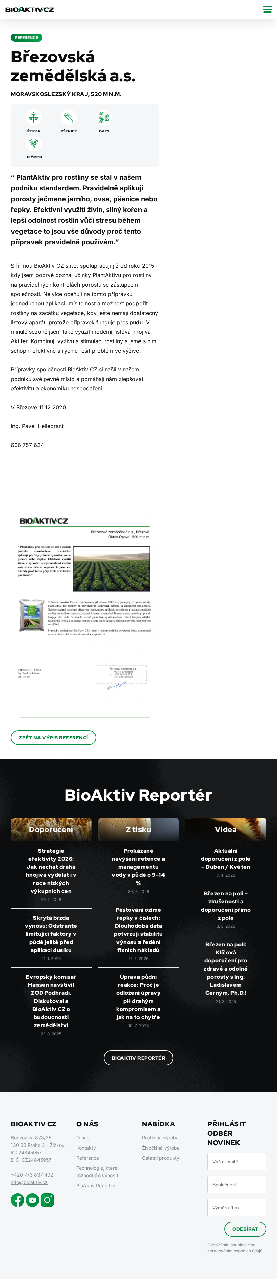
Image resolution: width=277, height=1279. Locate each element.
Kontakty (86, 1148)
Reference (87, 1158)
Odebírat (245, 1229)
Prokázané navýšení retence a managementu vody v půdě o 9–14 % (138, 867)
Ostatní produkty (160, 1158)
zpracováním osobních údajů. (235, 1250)
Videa (226, 829)
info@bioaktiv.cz (29, 1182)
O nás (82, 1137)
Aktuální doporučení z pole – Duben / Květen (226, 858)
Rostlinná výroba (160, 1137)
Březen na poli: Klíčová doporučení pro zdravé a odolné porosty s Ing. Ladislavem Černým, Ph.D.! (226, 969)
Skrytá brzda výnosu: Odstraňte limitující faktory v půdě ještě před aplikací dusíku (51, 934)
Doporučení (51, 829)
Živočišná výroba (161, 1148)
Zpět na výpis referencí (53, 738)
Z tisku (138, 829)
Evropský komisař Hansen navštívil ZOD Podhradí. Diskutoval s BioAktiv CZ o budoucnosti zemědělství (51, 1001)
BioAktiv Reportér (139, 1058)
